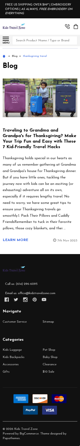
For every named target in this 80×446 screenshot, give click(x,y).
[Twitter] (16, 300)
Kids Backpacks (13, 357)
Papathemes (11, 438)
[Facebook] (7, 300)
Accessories (11, 364)
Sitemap (48, 321)
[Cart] (76, 26)
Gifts (6, 371)
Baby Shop (50, 357)
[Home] (5, 56)
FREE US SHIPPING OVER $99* (27, 4)
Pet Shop (49, 350)
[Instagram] (25, 300)
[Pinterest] (35, 300)
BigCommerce (29, 433)
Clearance (49, 364)
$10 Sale (48, 371)
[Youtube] (44, 300)
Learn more (15, 240)
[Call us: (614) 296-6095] (67, 26)
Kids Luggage (12, 350)
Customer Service (15, 321)
